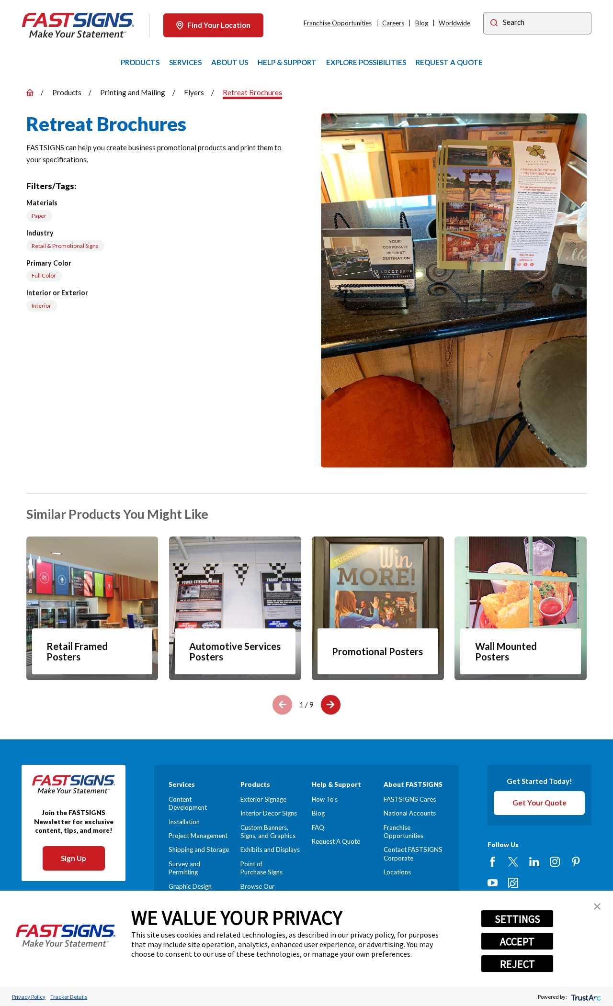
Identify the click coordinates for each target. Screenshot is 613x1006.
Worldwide (454, 23)
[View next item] (331, 705)
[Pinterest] (576, 862)
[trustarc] (585, 997)
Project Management (198, 835)
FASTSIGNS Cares (410, 799)
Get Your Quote (539, 802)
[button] (597, 906)
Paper (39, 215)
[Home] (78, 25)
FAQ (318, 827)
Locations (397, 872)
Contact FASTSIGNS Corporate (413, 853)
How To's (325, 799)
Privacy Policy (28, 996)
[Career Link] (513, 883)
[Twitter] (513, 862)
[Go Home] (30, 92)
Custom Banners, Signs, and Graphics (267, 831)
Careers (393, 23)
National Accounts (410, 813)
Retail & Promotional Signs (65, 245)
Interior (41, 305)
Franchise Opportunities (338, 23)
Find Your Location (218, 25)
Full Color (44, 275)
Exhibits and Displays (270, 849)
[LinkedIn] (534, 862)
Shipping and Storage (199, 849)
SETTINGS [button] (517, 919)
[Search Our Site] (494, 24)
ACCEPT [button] (517, 941)
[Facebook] (493, 862)
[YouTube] (493, 883)
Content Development (188, 803)
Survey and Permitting (184, 868)
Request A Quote (336, 841)
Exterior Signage (263, 799)
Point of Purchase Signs (261, 868)
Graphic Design (190, 886)
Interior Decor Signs (268, 813)
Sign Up (73, 858)
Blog (421, 23)
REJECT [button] (517, 964)
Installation (184, 822)
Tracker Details (68, 996)
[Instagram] (555, 862)
